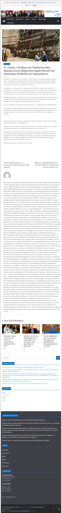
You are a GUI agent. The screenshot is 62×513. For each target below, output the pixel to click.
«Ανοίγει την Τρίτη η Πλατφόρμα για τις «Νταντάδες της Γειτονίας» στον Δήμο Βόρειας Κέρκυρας (31, 341)
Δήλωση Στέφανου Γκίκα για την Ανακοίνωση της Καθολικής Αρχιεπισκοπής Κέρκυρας (16, 165)
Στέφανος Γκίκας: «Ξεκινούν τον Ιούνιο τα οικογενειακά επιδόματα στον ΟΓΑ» (10, 341)
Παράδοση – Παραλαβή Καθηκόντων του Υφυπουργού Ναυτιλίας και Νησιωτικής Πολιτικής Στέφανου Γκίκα (46, 165)
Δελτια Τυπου (6, 63)
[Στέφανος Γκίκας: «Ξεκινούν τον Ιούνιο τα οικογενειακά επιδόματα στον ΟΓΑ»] (11, 325)
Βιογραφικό (10, 19)
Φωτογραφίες (42, 19)
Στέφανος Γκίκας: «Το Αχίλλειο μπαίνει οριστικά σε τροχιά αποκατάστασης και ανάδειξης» (25, 383)
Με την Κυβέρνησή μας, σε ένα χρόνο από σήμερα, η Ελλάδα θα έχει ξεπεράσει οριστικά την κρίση (51, 341)
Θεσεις (4, 397)
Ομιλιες (4, 400)
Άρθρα (27, 19)
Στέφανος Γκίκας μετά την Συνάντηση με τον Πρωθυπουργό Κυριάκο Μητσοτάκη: (22, 367)
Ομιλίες (34, 19)
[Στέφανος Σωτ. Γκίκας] (31, 11)
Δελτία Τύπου (19, 19)
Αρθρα (3, 392)
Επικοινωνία (10, 23)
